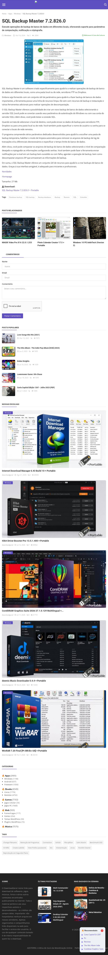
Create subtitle (18, 848)
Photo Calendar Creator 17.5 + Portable (51, 244)
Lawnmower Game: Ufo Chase (29, 374)
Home (4, 14)
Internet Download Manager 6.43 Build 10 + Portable (28, 470)
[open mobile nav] (4, 4)
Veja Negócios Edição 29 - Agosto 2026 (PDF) (61, 904)
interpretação (61, 848)
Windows (17, 14)
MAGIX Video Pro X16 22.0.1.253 (17, 242)
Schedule (83, 197)
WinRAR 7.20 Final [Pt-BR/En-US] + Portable (24, 750)
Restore (67, 197)
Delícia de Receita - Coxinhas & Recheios (97, 890)
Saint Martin (81, 842)
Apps (10, 14)
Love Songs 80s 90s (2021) (28, 335)
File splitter (68, 842)
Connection (47, 842)
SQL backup (30, 197)
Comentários (12, 254)
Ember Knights (23, 361)
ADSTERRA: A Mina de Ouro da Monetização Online (49, 948)
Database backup (15, 197)
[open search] (104, 4)
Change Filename (10, 842)
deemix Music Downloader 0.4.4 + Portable (24, 680)
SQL (74, 197)
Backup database (44, 197)
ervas (72, 848)
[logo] (54, 5)
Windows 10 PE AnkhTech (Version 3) (88, 244)
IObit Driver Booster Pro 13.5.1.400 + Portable (25, 540)
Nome (4, 261)
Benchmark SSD (96, 842)
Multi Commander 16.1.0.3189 (60, 889)
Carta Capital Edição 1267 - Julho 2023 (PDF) (36, 387)
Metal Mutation (95, 912)
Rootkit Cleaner (84, 848)
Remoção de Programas (29, 842)
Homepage (7, 176)
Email (4, 273)
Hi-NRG (6, 848)
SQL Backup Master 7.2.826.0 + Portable (20, 190)
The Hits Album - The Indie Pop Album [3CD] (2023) (38, 348)
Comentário (7, 284)
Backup (57, 197)
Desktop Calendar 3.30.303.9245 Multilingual (60, 917)
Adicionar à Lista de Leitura (94, 35)
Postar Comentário (12, 316)
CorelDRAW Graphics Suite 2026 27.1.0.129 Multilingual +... (32, 610)
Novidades (7, 171)
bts (51, 848)
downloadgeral (7, 475)
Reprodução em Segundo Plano (15, 853)
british (58, 842)
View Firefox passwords (37, 848)
